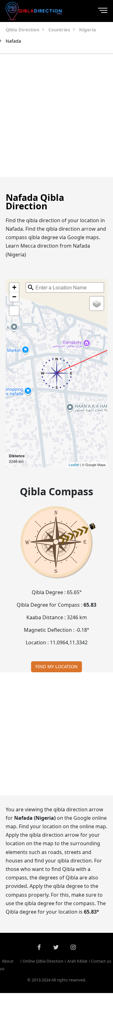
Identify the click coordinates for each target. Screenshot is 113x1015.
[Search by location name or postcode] (30, 287)
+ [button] (14, 287)
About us (6, 964)
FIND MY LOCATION (56, 666)
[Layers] (97, 303)
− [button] (14, 297)
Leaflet (74, 464)
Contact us (101, 961)
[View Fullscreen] (14, 310)
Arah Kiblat (77, 961)
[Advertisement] (56, 115)
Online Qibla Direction (43, 961)
